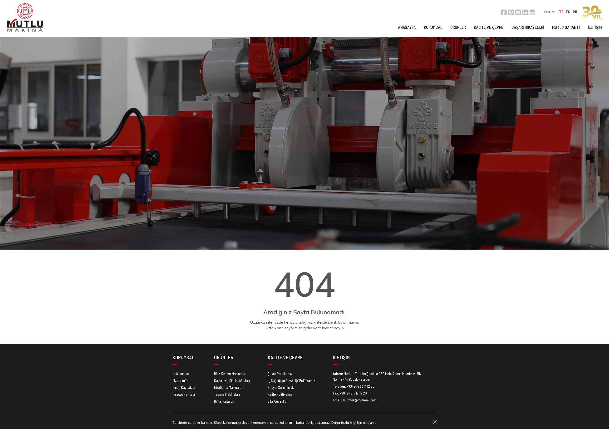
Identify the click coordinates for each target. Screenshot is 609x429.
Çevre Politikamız (280, 373)
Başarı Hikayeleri (527, 27)
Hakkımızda (180, 373)
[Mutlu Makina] (25, 17)
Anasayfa (407, 27)
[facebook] (504, 12)
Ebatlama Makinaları (228, 387)
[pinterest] (511, 12)
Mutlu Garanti (566, 27)
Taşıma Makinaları (227, 394)
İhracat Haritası (183, 394)
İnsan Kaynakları (184, 387)
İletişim (595, 27)
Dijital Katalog (224, 401)
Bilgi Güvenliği (277, 401)
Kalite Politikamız (280, 394)
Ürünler (549, 12)
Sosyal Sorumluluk (281, 387)
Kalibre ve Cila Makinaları (232, 380)
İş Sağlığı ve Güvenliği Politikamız (291, 380)
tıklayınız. (370, 422)
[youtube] (518, 12)
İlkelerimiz (179, 380)
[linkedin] (525, 12)
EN (568, 11)
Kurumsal (433, 27)
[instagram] (532, 12)
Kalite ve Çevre (488, 27)
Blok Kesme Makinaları (230, 373)
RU (575, 11)
